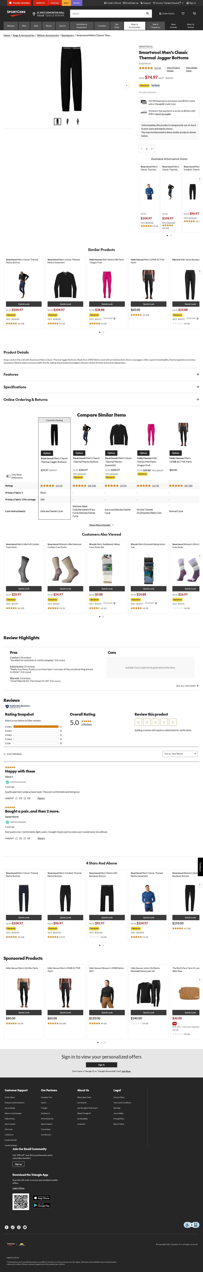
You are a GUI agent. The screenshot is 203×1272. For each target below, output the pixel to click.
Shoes (49, 25)
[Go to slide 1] (57, 121)
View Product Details (173, 69)
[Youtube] (25, 1227)
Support (147, 3)
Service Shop (10, 1108)
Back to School (190, 25)
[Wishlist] (183, 13)
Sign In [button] (192, 3)
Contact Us (9, 1135)
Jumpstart (81, 1124)
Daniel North (12, 816)
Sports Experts (47, 1124)
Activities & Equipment (81, 25)
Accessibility (119, 1113)
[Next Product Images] (126, 85)
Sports (62, 25)
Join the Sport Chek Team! (87, 1108)
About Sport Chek (84, 1097)
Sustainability (82, 1119)
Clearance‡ (144, 85)
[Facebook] (6, 1227)
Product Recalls (11, 1140)
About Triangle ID (84, 1113)
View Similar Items (191, 69)
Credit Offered (114, 3)
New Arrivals (173, 25)
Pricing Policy (119, 1119)
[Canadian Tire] (40, 3)
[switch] (10, 476)
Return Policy (119, 1124)
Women (10, 25)
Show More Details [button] (100, 524)
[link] (151, 68)
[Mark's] (66, 3)
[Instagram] (19, 1227)
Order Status (168, 13)
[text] (149, 226)
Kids (36, 25)
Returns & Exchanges (13, 1113)
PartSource (45, 1113)
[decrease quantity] (141, 149)
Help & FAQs (10, 1119)
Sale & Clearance (155, 25)
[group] (22, 314)
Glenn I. (9, 776)
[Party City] (76, 3)
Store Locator (10, 1124)
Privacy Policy (119, 1097)
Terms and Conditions (122, 1103)
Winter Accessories (48, 35)
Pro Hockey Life (47, 1119)
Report (41, 798)
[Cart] (194, 13)
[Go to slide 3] (77, 121)
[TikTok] (13, 1227)
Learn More (18, 1188)
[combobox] (182, 754)
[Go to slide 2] (67, 121)
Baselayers (68, 35)
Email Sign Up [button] (132, 3)
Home (7, 35)
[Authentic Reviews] (18, 706)
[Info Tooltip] (114, 319)
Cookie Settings (11, 1145)
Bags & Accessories (134, 25)
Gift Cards (9, 1129)
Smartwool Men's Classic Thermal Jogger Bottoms (163, 54)
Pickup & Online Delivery (15, 1103)
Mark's (44, 1103)
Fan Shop (116, 25)
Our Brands (82, 1103)
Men (24, 25)
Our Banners (46, 1135)
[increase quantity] (152, 149)
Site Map (117, 1108)
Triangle (44, 1108)
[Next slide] (199, 178)
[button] (148, 13)
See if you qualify (163, 114)
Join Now (126, 1071)
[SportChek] (55, 3)
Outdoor (102, 25)
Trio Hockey (46, 1129)
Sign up (18, 1164)
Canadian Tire (46, 1097)
